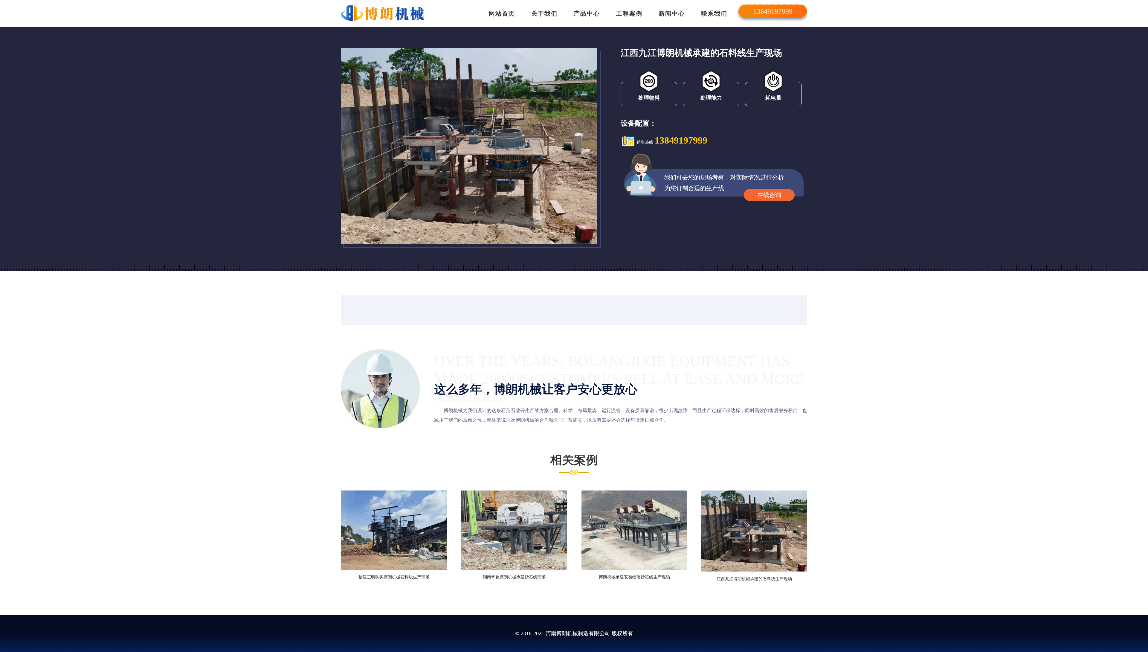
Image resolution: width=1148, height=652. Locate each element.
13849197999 (681, 140)
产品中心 (587, 13)
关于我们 (544, 13)
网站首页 (502, 13)
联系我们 (714, 13)
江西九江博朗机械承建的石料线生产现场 (754, 579)
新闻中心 (672, 13)
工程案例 (629, 13)
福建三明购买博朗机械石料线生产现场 (394, 577)
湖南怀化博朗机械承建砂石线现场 (514, 577)
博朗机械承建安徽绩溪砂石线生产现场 (634, 577)
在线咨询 (769, 195)
